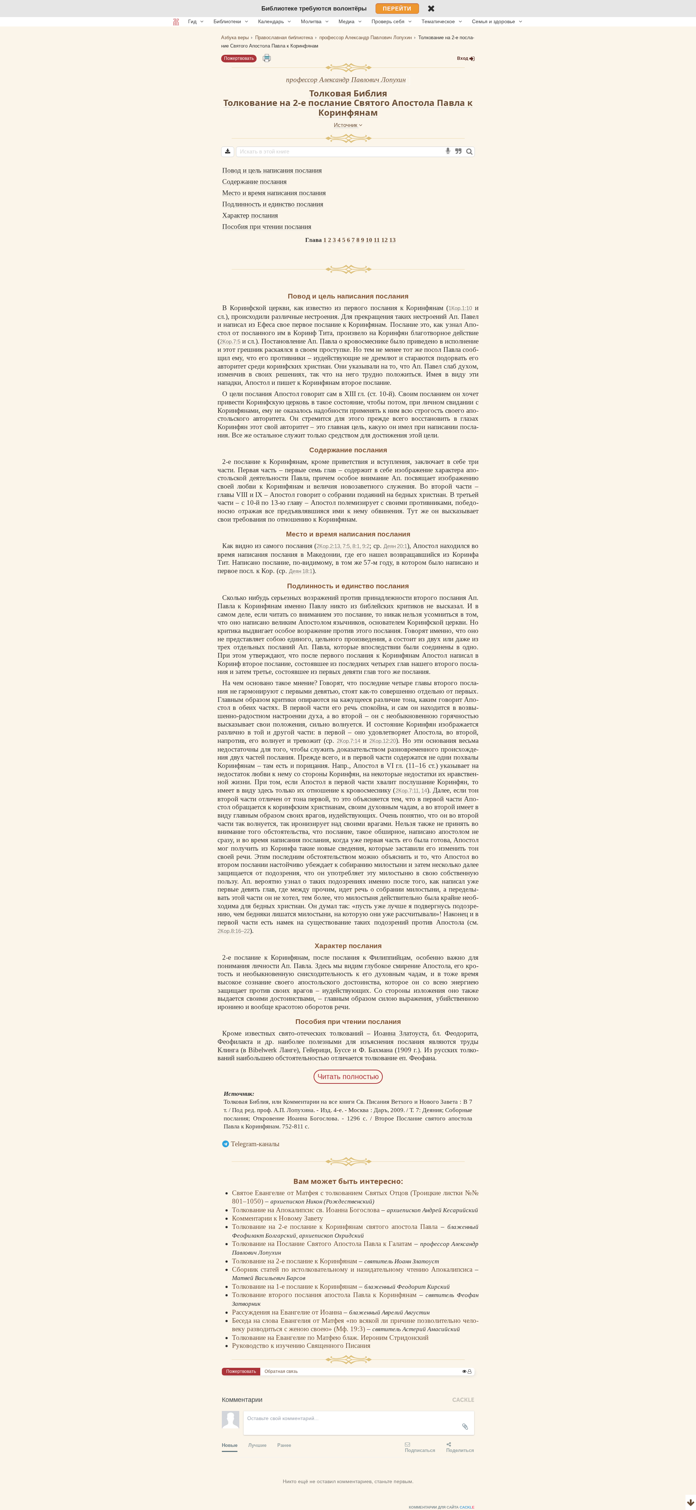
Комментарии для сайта (442, 1507)
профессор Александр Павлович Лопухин (346, 79)
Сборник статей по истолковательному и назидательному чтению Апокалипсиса (353, 1269)
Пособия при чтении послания (266, 226)
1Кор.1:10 (460, 308)
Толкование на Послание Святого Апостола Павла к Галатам (323, 1243)
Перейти (397, 8)
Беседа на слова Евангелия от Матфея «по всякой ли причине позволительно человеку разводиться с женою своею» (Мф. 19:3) (355, 1325)
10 (369, 239)
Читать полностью (348, 1077)
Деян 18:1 (300, 571)
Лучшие (257, 1444)
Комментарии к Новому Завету (277, 1218)
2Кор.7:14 (348, 741)
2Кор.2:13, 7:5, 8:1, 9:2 (342, 546)
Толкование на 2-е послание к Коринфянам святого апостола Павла (336, 1226)
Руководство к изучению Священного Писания (301, 1345)
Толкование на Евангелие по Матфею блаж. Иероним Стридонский (330, 1337)
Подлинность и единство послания (272, 204)
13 (392, 239)
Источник (346, 125)
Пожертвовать (239, 58)
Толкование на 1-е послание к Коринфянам (295, 1286)
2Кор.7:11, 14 (411, 790)
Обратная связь (281, 1371)
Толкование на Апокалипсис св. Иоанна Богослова (306, 1210)
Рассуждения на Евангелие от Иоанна (288, 1312)
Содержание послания (254, 181)
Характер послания (250, 215)
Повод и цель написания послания (272, 170)
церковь (297, 402)
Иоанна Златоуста (400, 1033)
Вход (462, 58)
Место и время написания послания (274, 193)
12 (384, 239)
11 (377, 239)
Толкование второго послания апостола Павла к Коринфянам (325, 1295)
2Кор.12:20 (382, 741)
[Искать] (469, 152)
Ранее (284, 1444)
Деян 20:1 (395, 546)
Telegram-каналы (255, 1144)
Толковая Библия (348, 93)
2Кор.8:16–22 (234, 931)
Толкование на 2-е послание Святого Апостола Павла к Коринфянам (348, 107)
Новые (229, 1444)
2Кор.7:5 (230, 341)
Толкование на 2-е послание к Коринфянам (295, 1261)
